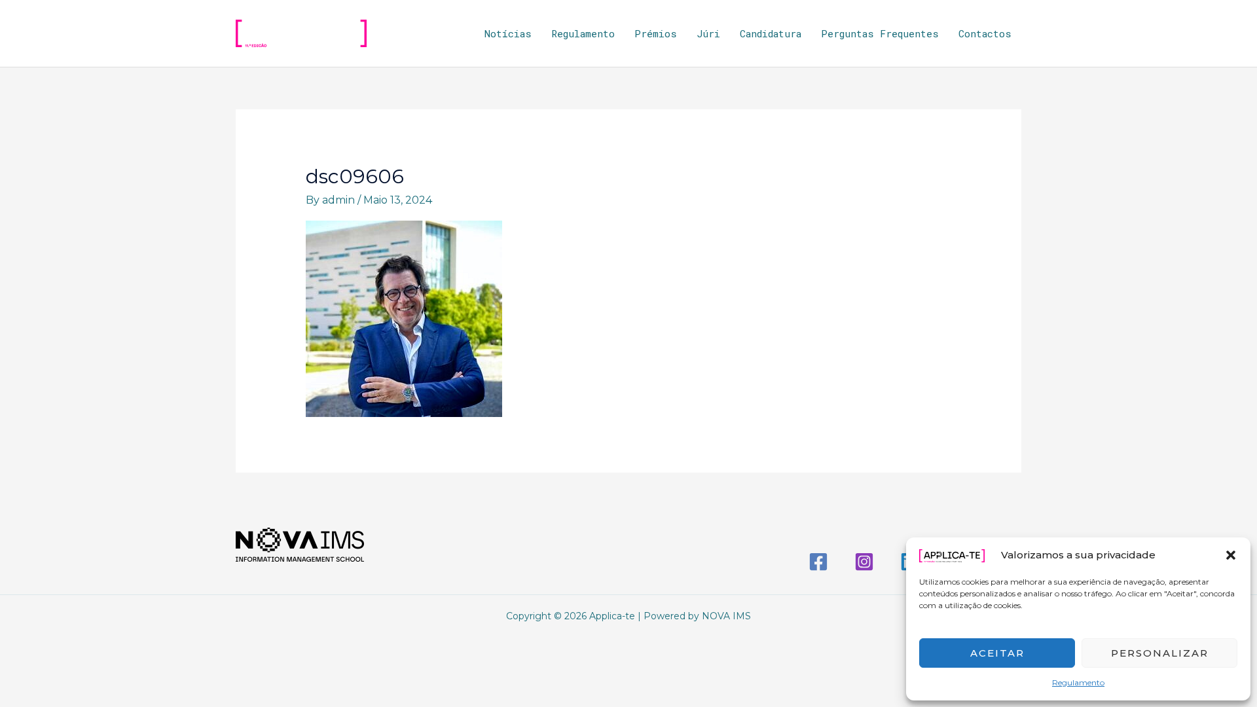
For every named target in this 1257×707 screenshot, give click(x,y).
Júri (708, 33)
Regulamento (1078, 682)
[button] (1230, 555)
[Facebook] (818, 561)
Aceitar (997, 653)
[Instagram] (864, 561)
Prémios (655, 33)
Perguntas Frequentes (880, 33)
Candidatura (770, 33)
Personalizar (1160, 653)
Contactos (984, 33)
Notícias (508, 33)
